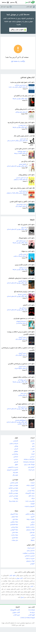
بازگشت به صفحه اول (18, 61)
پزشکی (16, 446)
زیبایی (32, 522)
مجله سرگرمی (14, 522)
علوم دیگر (15, 475)
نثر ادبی (32, 457)
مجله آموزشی (14, 530)
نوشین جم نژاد (22, 294)
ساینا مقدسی (22, 125)
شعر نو (32, 449)
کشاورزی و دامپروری (12, 470)
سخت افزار (31, 496)
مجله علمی (15, 532)
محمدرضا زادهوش (21, 321)
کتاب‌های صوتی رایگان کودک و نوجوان (17, 193)
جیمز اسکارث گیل (21, 241)
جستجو (12, 2)
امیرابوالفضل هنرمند (20, 420)
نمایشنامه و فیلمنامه (28, 462)
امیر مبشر (23, 393)
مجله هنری (15, 538)
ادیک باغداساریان (21, 204)
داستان (32, 441)
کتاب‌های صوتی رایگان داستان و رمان (17, 141)
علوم (16, 438)
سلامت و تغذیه (30, 527)
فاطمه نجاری (22, 164)
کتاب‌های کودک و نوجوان (21, 179)
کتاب (31, 586)
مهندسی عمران (14, 485)
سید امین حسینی (21, 178)
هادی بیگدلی (22, 254)
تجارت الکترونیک (29, 493)
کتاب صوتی (30, 545)
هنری (33, 538)
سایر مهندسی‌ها (13, 501)
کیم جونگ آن (22, 380)
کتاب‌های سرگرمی (23, 424)
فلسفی (16, 462)
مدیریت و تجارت (30, 558)
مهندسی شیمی (13, 496)
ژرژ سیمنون (22, 268)
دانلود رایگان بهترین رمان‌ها (20, 99)
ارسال (22, 597)
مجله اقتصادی (14, 524)
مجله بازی (15, 519)
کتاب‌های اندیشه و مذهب (20, 256)
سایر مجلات (15, 540)
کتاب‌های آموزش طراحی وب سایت (18, 87)
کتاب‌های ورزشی (23, 395)
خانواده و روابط (30, 519)
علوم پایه (15, 472)
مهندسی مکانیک (13, 493)
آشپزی (32, 517)
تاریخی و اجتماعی (29, 556)
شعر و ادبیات (30, 548)
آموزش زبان (31, 467)
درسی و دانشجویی (13, 467)
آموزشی (32, 564)
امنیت (32, 488)
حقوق (16, 464)
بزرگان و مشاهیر (30, 514)
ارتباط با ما (31, 610)
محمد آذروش (22, 337)
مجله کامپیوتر (14, 514)
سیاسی (16, 459)
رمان (33, 443)
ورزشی (32, 535)
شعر (33, 446)
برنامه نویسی (31, 491)
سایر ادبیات (31, 470)
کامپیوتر (31, 480)
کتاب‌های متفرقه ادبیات (21, 368)
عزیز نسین (23, 139)
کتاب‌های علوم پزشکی (22, 112)
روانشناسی (15, 454)
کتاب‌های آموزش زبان (22, 206)
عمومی (32, 511)
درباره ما (32, 612)
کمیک (32, 454)
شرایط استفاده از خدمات (27, 618)
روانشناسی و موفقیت (28, 553)
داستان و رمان (30, 551)
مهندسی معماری (13, 488)
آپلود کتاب (29, 7)
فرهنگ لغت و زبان (29, 464)
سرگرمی (32, 524)
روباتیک (16, 498)
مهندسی (15, 480)
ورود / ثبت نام (5, 7)
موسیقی (32, 532)
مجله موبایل (15, 517)
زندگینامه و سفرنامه (29, 459)
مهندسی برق (14, 491)
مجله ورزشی (14, 527)
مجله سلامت (14, 535)
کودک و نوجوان (30, 530)
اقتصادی (15, 441)
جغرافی (16, 451)
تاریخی (16, 449)
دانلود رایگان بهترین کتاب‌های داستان (17, 166)
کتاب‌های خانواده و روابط (21, 153)
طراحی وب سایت (29, 501)
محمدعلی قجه (22, 407)
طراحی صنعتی (14, 483)
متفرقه (32, 540)
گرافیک (32, 504)
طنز (33, 451)
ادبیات (32, 438)
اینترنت (32, 483)
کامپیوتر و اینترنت (29, 506)
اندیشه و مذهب (13, 443)
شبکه (33, 498)
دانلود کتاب (12, 575)
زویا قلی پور (23, 308)
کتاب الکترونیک (15, 610)
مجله (16, 511)
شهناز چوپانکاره (22, 151)
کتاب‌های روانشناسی (22, 323)
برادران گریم (22, 191)
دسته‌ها (4, 2)
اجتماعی (16, 457)
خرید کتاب (16, 615)
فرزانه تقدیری (22, 281)
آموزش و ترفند (30, 485)
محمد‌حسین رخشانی (20, 85)
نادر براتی (23, 227)
